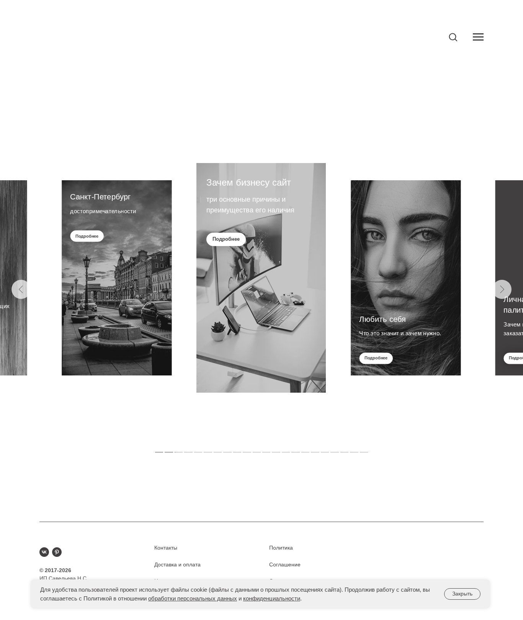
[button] (453, 36)
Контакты (165, 548)
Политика (281, 548)
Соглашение (285, 564)
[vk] (44, 552)
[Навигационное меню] (478, 37)
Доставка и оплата (177, 564)
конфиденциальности (271, 598)
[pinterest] (57, 552)
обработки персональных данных (192, 598)
